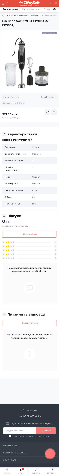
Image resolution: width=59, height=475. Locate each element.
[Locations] (51, 3)
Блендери (35, 15)
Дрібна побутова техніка (17, 15)
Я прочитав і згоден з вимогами (31, 436)
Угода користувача (28, 436)
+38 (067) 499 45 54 (29, 415)
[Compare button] (54, 112)
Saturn (53, 97)
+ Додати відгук (29, 234)
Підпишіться (46, 431)
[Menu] (3, 3)
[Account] (56, 3)
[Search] (8, 3)
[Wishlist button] (47, 112)
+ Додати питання (29, 323)
